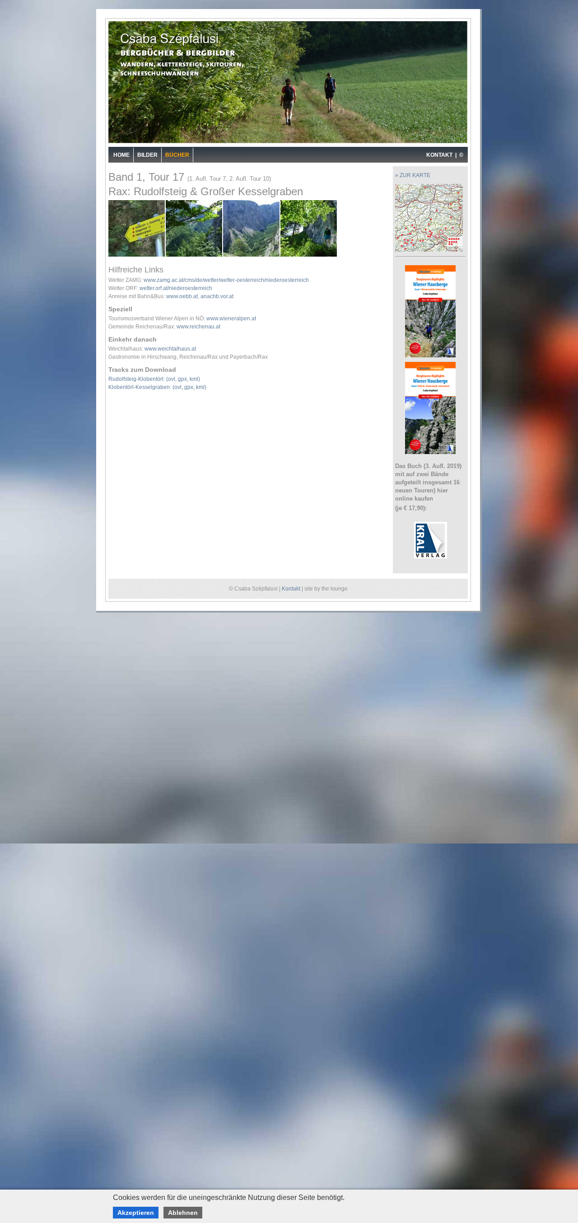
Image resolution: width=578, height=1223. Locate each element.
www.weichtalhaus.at (170, 349)
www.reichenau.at (198, 326)
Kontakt (291, 589)
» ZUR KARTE (412, 175)
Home (121, 155)
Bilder (147, 155)
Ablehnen (183, 1212)
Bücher (177, 155)
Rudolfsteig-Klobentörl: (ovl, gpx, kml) (154, 379)
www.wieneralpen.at (231, 318)
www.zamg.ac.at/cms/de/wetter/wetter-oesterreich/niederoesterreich (226, 280)
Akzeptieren (135, 1212)
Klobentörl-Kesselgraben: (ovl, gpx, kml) (157, 387)
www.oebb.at (182, 296)
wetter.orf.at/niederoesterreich (176, 288)
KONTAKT (439, 155)
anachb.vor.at (216, 296)
